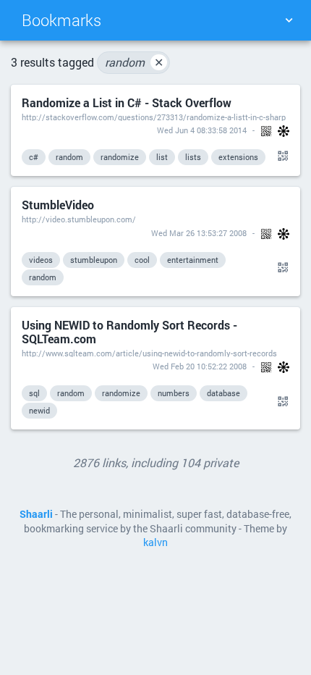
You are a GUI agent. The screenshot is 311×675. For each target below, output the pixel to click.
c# (33, 156)
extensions (238, 156)
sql (34, 392)
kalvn (155, 542)
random (134, 62)
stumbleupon (93, 259)
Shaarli (36, 514)
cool (142, 259)
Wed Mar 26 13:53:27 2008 (199, 232)
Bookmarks (61, 19)
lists (193, 156)
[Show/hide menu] (288, 20)
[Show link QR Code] (280, 156)
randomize (120, 156)
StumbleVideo (58, 204)
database (223, 392)
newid (39, 410)
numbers (173, 392)
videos (41, 259)
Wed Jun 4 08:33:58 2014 (202, 130)
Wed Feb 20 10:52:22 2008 (200, 366)
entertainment (192, 259)
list (162, 156)
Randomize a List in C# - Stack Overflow (126, 102)
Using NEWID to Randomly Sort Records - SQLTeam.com (129, 331)
